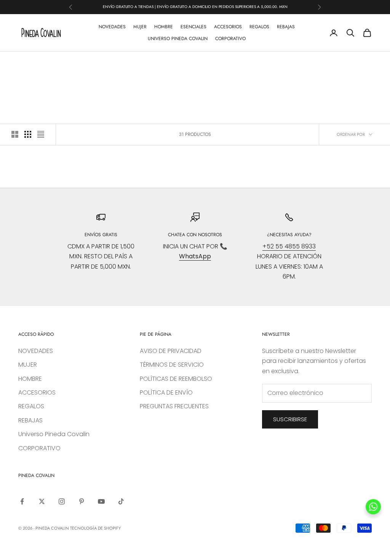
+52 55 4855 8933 (289, 246)
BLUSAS (67, 63)
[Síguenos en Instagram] (62, 501)
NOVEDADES (112, 26)
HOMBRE (163, 26)
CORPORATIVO (230, 38)
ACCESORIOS (228, 26)
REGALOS (259, 26)
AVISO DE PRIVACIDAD (170, 350)
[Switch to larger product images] (14, 134)
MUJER (140, 26)
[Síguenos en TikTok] (121, 501)
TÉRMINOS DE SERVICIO (172, 364)
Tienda (45, 63)
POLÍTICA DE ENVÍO (166, 392)
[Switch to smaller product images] (27, 134)
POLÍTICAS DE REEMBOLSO (176, 378)
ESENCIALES (193, 26)
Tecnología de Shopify (95, 528)
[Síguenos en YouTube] (101, 501)
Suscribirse (290, 419)
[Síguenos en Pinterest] (81, 501)
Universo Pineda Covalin (178, 38)
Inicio (24, 63)
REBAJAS (286, 26)
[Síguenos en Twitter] (42, 501)
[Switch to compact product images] (40, 134)
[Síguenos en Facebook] (22, 501)
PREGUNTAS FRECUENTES (174, 406)
